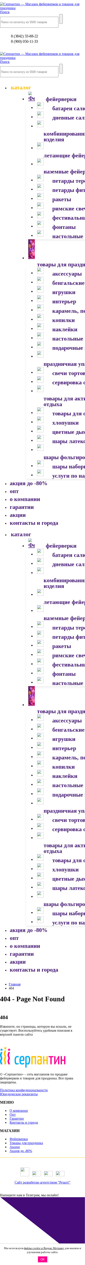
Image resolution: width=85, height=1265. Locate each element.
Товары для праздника (26, 1143)
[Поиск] (61, 19)
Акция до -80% (21, 1151)
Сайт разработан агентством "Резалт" (42, 1182)
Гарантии (17, 1118)
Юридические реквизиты (19, 1094)
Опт (13, 1114)
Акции (15, 1147)
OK (43, 1259)
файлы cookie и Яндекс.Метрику (44, 1248)
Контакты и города (24, 1122)
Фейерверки (19, 1139)
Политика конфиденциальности (24, 1090)
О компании (19, 1110)
